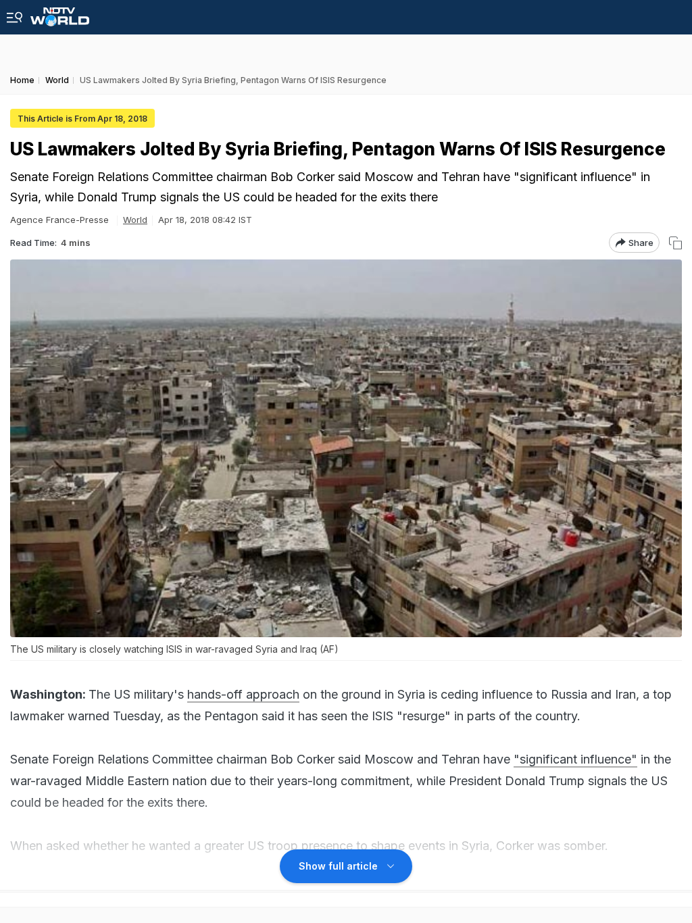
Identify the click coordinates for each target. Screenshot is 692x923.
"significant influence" (575, 759)
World (135, 219)
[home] (59, 13)
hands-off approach (243, 694)
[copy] (675, 242)
